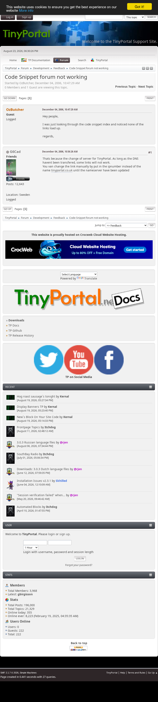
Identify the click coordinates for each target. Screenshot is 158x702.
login (51, 534)
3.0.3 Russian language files (36, 442)
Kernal (64, 396)
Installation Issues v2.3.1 (34, 481)
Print (150, 98)
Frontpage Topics (28, 427)
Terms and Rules (136, 672)
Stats (8, 575)
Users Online (20, 621)
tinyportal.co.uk (61, 170)
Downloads (16, 320)
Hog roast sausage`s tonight (36, 396)
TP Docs (13, 325)
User (8, 525)
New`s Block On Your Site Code (38, 417)
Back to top (79, 643)
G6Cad (15, 151)
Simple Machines (28, 672)
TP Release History (21, 335)
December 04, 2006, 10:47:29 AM (60, 109)
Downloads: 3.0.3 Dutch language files (43, 469)
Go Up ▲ (153, 672)
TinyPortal (111, 672)
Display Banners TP (30, 407)
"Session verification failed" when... (41, 495)
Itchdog (50, 427)
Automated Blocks (29, 507)
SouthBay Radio (27, 454)
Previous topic (125, 86)
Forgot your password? (78, 565)
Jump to (99, 225)
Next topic (145, 86)
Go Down (9, 98)
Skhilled (61, 481)
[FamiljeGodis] (7, 189)
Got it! (139, 6)
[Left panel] (143, 68)
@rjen (64, 442)
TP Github (15, 330)
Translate (90, 278)
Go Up (7, 209)
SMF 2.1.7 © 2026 (9, 672)
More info (26, 10)
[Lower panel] (147, 68)
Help (122, 672)
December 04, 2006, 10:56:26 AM (60, 151)
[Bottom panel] (151, 68)
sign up (64, 534)
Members (17, 585)
